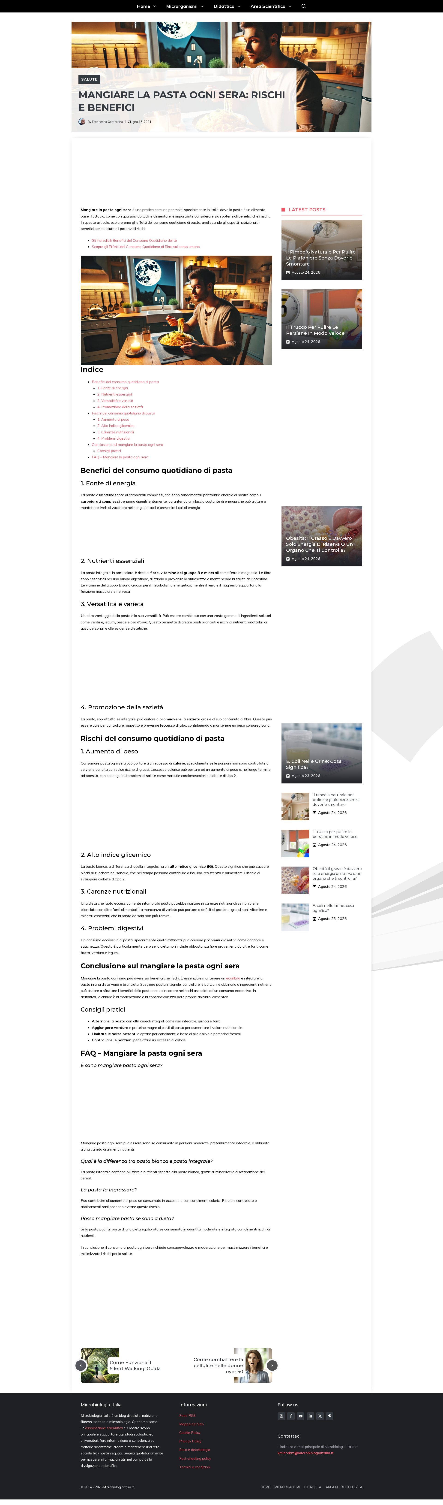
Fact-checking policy (195, 1458)
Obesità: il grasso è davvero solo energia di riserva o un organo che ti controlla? (319, 544)
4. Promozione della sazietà (120, 407)
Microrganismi (182, 6)
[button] (304, 6)
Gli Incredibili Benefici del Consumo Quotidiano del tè (134, 240)
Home (143, 6)
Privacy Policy (190, 1441)
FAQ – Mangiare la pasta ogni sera (120, 457)
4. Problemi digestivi (113, 438)
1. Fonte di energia (112, 388)
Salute (89, 79)
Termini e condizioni (194, 1467)
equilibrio (233, 978)
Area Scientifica (268, 6)
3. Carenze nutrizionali (115, 432)
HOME (265, 1487)
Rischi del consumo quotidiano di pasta (123, 413)
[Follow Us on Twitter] (320, 1416)
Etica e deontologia (194, 1450)
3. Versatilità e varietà (115, 400)
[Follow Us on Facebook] (291, 1416)
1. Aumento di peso (113, 419)
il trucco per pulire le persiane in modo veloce (335, 834)
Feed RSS (187, 1415)
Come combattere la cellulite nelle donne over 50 (218, 1365)
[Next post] (272, 1365)
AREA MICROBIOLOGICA (344, 1487)
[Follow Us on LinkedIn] (310, 1416)
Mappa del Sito (191, 1424)
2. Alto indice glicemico (116, 425)
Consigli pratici (109, 450)
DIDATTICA (312, 1487)
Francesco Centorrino (107, 122)
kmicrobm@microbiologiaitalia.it (306, 1453)
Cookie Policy (190, 1432)
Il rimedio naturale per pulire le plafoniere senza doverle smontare (321, 258)
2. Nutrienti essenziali (114, 394)
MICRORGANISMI (287, 1487)
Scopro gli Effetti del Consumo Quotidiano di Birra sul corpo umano (146, 246)
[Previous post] (81, 1365)
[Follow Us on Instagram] (281, 1416)
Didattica (224, 6)
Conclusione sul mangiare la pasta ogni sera (127, 444)
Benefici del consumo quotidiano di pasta (125, 381)
